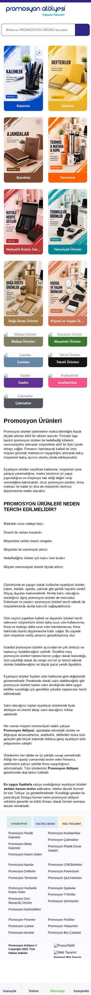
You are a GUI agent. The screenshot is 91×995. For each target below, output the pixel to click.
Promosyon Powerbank (63, 871)
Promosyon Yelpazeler (63, 926)
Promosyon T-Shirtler (62, 894)
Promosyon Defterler (22, 871)
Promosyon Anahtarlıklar (64, 833)
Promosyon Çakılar (21, 926)
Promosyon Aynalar (21, 932)
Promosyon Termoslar (22, 878)
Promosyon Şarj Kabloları (65, 878)
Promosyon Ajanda (20, 864)
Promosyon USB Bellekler (65, 864)
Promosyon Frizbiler (61, 919)
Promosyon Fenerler (21, 919)
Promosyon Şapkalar (62, 888)
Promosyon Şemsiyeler (63, 901)
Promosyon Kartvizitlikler (24, 909)
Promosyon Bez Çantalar (64, 932)
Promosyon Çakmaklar (63, 840)
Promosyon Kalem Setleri (25, 854)
